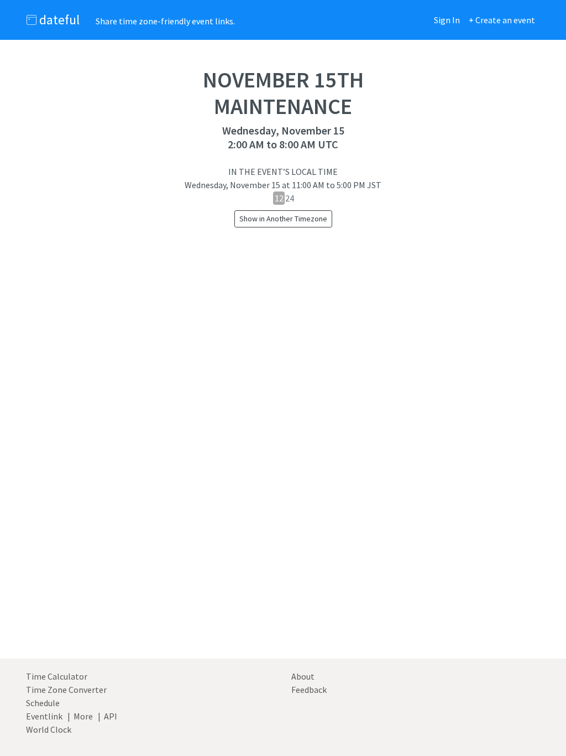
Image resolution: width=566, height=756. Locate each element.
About (303, 676)
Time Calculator (56, 676)
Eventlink (44, 716)
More (83, 716)
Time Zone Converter (66, 689)
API (110, 716)
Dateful (58, 19)
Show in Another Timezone (283, 219)
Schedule (43, 702)
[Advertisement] (283, 508)
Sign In (447, 19)
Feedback (309, 689)
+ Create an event (502, 19)
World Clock (48, 729)
